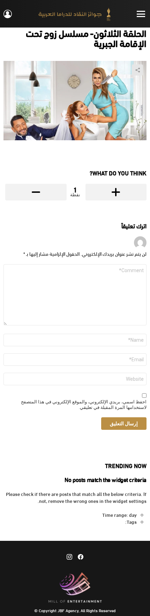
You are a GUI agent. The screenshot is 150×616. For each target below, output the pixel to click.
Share (137, 70)
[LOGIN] (7, 14)
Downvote (36, 192)
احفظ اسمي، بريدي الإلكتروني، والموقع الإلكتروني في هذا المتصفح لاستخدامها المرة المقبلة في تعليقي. (84, 404)
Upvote (116, 192)
